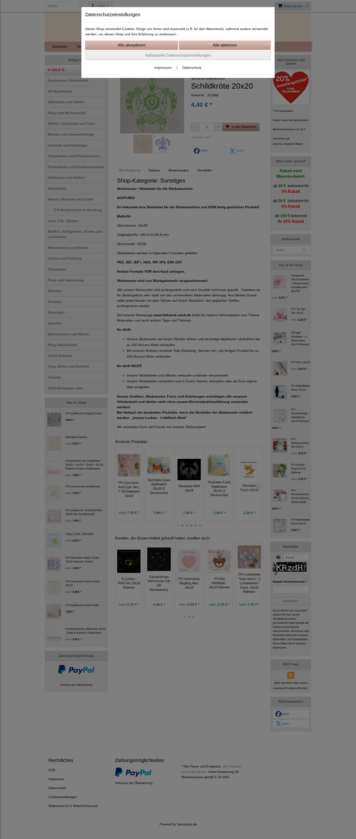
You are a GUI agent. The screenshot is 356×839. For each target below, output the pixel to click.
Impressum (163, 67)
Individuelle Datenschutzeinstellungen (178, 55)
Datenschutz (191, 67)
